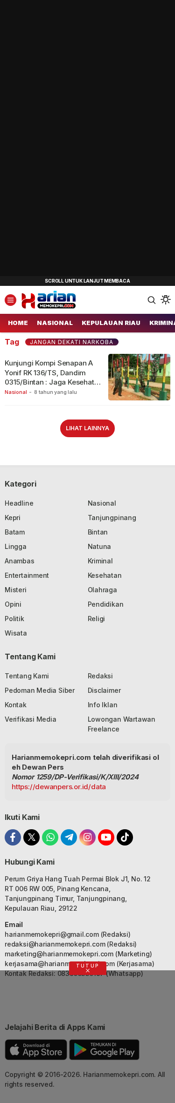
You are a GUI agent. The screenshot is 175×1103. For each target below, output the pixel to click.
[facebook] (13, 837)
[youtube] (106, 837)
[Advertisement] (70, 139)
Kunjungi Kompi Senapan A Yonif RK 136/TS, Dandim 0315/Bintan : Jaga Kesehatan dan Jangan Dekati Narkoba (53, 377)
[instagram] (87, 837)
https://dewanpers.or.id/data (59, 786)
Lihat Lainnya (87, 428)
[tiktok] (125, 837)
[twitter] (31, 837)
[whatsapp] (50, 837)
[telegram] (69, 837)
